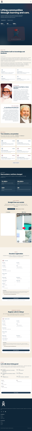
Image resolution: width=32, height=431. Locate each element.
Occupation (3, 265)
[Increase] (29, 288)
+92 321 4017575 (21, 370)
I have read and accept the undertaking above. (10, 294)
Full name (2, 380)
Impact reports (2, 418)
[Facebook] (1, 411)
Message (2, 386)
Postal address (4, 269)
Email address (18, 277)
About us (2, 415)
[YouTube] (5, 411)
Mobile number (4, 277)
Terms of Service (20, 296)
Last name (17, 262)
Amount (3, 286)
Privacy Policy (15, 296)
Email (17, 380)
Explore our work (10, 20)
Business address (4, 273)
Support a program (16, 162)
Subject (2, 383)
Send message (16, 392)
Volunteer (2, 423)
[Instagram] (3, 411)
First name (3, 262)
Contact (2, 424)
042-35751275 (20, 373)
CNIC (17, 265)
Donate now (3, 20)
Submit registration (16, 350)
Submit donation (16, 298)
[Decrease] (3, 288)
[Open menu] (30, 1)
